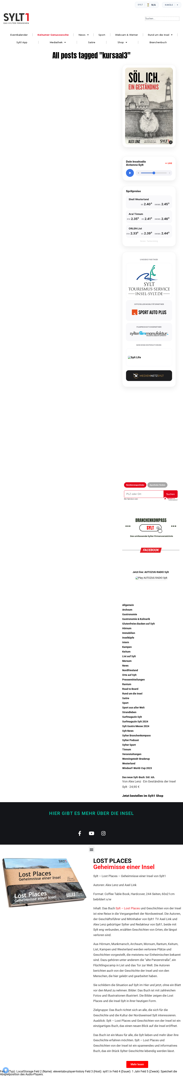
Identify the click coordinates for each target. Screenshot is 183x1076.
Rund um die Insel (158, 34)
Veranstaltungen (131, 754)
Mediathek (56, 42)
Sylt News (127, 730)
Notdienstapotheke (135, 485)
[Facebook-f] (79, 833)
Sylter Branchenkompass (136, 735)
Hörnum (126, 628)
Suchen (170, 494)
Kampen (127, 647)
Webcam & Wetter (126, 34)
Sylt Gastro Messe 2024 (135, 726)
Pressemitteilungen (133, 679)
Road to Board (130, 689)
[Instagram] (103, 833)
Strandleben (129, 712)
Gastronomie (129, 614)
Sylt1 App (21, 42)
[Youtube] (91, 833)
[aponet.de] (170, 499)
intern (125, 642)
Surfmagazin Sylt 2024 (135, 721)
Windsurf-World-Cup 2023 (137, 768)
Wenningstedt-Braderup (136, 758)
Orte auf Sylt (129, 675)
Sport (101, 34)
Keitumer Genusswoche (53, 34)
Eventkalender (19, 34)
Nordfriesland (130, 670)
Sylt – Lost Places (128, 908)
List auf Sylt (129, 656)
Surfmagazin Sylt (132, 716)
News (81, 34)
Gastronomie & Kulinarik (136, 619)
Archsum (127, 609)
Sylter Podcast (130, 740)
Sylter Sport (129, 744)
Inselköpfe (128, 637)
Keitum (126, 651)
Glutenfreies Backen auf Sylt (138, 623)
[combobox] (162, 18)
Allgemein (128, 605)
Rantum (126, 684)
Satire (91, 42)
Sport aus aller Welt (133, 707)
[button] (92, 849)
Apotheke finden (157, 485)
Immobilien (128, 633)
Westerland (128, 763)
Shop (121, 42)
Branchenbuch (158, 42)
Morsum (127, 661)
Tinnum (126, 749)
